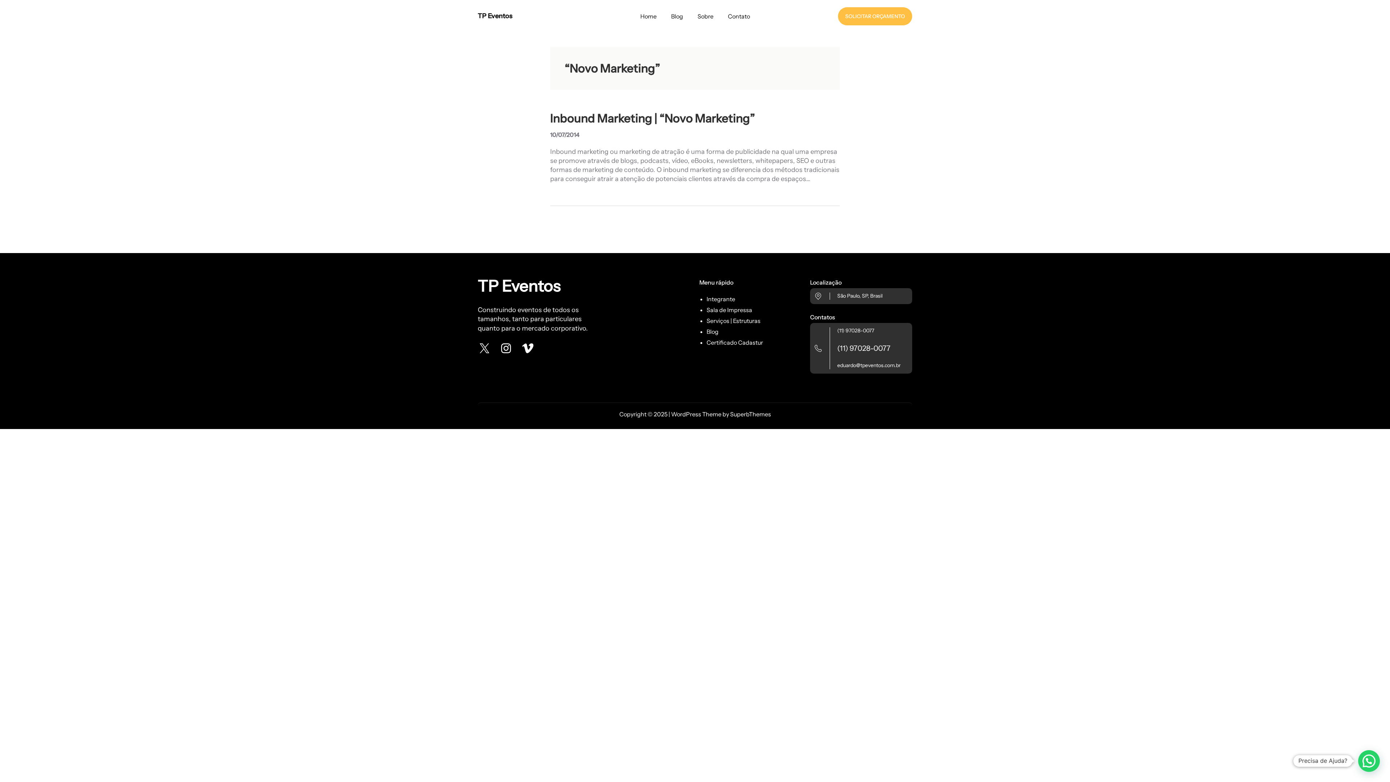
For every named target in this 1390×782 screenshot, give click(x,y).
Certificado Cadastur (735, 342)
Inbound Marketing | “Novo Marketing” (652, 118)
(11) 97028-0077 (855, 330)
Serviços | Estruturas (734, 320)
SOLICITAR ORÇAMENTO (875, 16)
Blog (713, 331)
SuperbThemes (750, 414)
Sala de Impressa (729, 310)
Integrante (721, 299)
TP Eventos (495, 16)
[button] (1369, 761)
